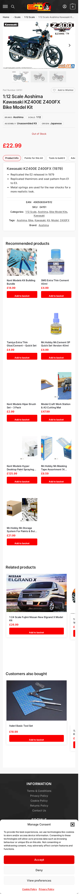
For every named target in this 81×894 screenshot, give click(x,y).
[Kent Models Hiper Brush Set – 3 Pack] (22, 385)
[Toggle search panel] (12, 6)
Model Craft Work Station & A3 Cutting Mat (55, 406)
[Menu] (5, 6)
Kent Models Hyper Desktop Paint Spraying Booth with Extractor (20, 467)
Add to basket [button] (22, 295)
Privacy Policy (46, 889)
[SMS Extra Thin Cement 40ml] (56, 262)
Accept (39, 860)
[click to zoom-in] (39, 45)
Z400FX (64, 220)
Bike (30, 220)
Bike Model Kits (58, 211)
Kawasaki (39, 215)
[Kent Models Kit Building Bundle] (22, 262)
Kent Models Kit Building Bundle (21, 282)
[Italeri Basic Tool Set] (36, 700)
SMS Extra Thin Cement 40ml (55, 282)
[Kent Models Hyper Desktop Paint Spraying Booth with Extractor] (22, 447)
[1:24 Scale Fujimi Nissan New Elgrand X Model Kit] (36, 593)
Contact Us (39, 810)
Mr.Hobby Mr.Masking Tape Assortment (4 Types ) (54, 467)
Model (55, 220)
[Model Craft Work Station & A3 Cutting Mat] (56, 385)
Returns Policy (39, 805)
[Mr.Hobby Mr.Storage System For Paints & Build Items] (22, 509)
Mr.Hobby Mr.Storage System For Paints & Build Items (22, 529)
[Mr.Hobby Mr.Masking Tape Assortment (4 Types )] (56, 447)
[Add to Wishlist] (31, 253)
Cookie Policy (29, 889)
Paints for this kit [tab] (33, 158)
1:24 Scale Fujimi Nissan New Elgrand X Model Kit (36, 619)
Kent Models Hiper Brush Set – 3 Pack (21, 406)
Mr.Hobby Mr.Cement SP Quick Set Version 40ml (55, 344)
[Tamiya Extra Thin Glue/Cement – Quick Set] (22, 324)
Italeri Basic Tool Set (21, 725)
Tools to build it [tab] (57, 158)
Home (6, 17)
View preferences (39, 880)
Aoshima (43, 211)
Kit (48, 220)
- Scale (17, 17)
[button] (72, 824)
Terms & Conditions (39, 790)
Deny (39, 870)
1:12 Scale (29, 17)
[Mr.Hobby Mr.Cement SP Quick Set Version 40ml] (56, 324)
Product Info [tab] (11, 158)
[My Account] (64, 6)
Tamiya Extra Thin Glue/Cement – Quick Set (22, 344)
